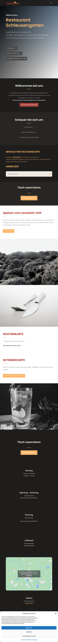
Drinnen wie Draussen (29, 105)
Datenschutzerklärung (26, 639)
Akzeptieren (29, 628)
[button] (55, 613)
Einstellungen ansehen (29, 636)
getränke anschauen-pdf (15, 58)
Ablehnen (29, 632)
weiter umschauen (13, 53)
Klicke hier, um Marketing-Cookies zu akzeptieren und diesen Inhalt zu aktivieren (29, 573)
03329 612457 (28, 198)
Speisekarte (11, 48)
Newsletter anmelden (28, 132)
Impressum (35, 639)
